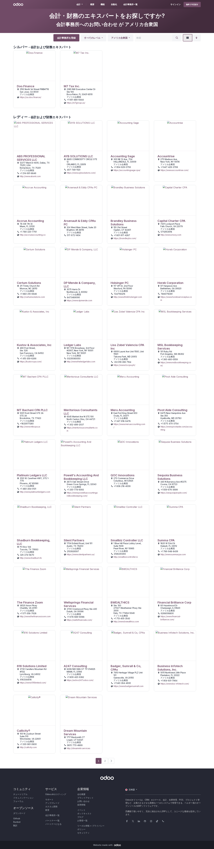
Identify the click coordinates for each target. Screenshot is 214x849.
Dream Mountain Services (75, 732)
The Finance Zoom (30, 602)
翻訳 (15, 825)
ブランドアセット (85, 797)
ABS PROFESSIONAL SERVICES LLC (31, 157)
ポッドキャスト (84, 813)
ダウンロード (19, 813)
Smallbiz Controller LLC (127, 540)
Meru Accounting (123, 410)
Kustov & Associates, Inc (34, 345)
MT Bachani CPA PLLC (32, 410)
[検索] (177, 37)
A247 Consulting (75, 666)
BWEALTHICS (120, 602)
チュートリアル (20, 794)
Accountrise (166, 156)
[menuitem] (92, 4)
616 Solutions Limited (31, 666)
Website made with (103, 845)
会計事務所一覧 (52, 815)
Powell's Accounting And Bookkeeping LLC (81, 477)
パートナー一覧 (52, 820)
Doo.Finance (25, 86)
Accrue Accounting (30, 221)
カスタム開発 (51, 806)
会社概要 (81, 794)
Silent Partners (74, 540)
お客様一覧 (82, 820)
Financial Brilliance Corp (174, 602)
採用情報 (81, 804)
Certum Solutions (29, 283)
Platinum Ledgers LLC (32, 475)
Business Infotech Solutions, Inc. (170, 667)
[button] (93, 37)
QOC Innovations (123, 475)
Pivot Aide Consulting (172, 410)
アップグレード (52, 803)
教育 (47, 810)
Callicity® (23, 730)
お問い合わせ (83, 801)
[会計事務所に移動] (34, 65)
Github (16, 818)
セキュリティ (83, 832)
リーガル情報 (83, 825)
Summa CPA (166, 540)
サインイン (175, 4)
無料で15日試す (192, 4)
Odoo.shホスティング (55, 794)
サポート (49, 799)
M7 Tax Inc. (72, 86)
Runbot (17, 822)
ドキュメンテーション (23, 797)
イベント (81, 810)
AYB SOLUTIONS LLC (78, 156)
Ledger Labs (72, 345)
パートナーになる (53, 824)
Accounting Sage (123, 156)
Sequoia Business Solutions (170, 477)
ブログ (80, 817)
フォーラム (18, 801)
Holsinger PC (120, 283)
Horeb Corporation (170, 283)
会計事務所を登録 (66, 37)
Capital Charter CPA (171, 221)
